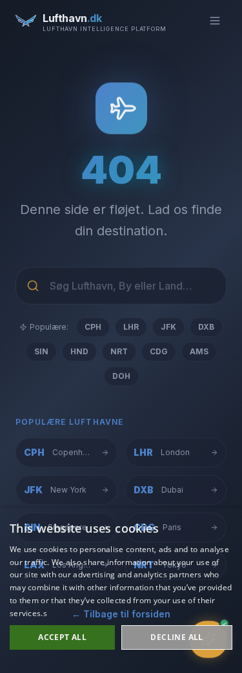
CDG (159, 351)
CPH (93, 327)
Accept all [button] (62, 637)
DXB (206, 327)
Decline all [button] (176, 637)
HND (79, 351)
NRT (119, 351)
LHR (131, 327)
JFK (168, 327)
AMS (199, 351)
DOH (121, 376)
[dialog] (121, 590)
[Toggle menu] (215, 20)
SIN (41, 351)
